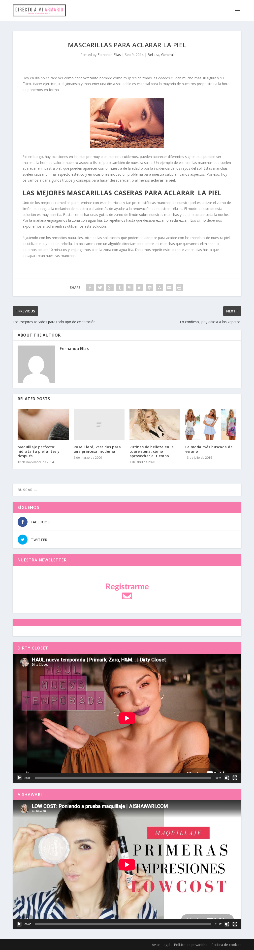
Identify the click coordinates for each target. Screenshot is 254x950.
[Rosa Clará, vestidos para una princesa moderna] (99, 424)
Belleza (153, 54)
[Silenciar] (226, 777)
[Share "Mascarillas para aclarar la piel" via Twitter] (100, 288)
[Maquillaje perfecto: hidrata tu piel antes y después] (43, 424)
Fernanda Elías (109, 54)
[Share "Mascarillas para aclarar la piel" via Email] (169, 288)
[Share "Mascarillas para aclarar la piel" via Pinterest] (130, 288)
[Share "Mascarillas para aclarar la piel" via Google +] (110, 288)
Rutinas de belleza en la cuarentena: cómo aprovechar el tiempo (151, 451)
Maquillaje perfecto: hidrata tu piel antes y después (39, 451)
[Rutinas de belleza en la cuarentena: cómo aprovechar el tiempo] (154, 424)
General (167, 54)
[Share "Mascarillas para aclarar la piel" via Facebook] (90, 288)
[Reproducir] (19, 777)
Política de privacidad (191, 944)
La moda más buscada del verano (209, 449)
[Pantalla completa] (234, 777)
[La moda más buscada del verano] (210, 424)
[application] (127, 718)
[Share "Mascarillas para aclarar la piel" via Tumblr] (120, 288)
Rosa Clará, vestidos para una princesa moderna (97, 449)
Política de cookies (226, 944)
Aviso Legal (161, 944)
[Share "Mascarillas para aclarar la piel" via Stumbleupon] (159, 288)
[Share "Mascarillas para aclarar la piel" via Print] (179, 288)
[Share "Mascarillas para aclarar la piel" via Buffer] (150, 288)
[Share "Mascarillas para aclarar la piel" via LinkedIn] (140, 288)
